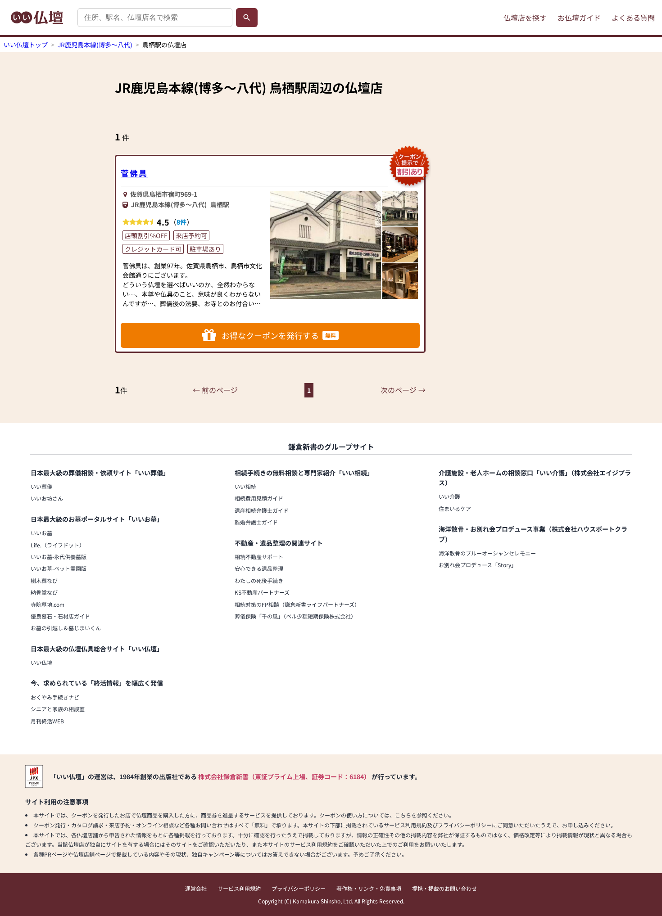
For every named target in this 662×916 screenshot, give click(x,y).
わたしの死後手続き (259, 580)
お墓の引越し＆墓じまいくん (66, 628)
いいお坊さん (47, 498)
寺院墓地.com (47, 604)
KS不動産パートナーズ (262, 592)
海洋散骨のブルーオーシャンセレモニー (487, 553)
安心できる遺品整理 (259, 568)
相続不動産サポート (259, 556)
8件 (181, 222)
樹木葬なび (44, 580)
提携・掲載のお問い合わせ (444, 888)
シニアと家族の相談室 (58, 709)
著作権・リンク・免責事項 (368, 888)
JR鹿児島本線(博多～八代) (95, 44)
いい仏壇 (41, 662)
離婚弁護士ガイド (256, 522)
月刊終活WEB (47, 721)
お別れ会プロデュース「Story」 (478, 565)
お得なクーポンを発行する (279, 335)
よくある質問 (633, 17)
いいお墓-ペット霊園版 (58, 568)
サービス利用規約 (239, 888)
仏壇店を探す (525, 17)
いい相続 (245, 486)
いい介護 (449, 496)
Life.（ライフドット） (58, 545)
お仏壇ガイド (579, 17)
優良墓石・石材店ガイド (60, 616)
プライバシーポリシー (299, 888)
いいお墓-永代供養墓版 (58, 556)
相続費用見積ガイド (259, 498)
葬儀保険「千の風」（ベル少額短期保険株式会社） (295, 616)
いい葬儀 (41, 486)
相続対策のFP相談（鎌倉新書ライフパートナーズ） (297, 604)
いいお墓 (41, 533)
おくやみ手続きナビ (55, 697)
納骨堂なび (44, 592)
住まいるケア (455, 508)
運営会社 (196, 888)
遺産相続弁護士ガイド (262, 510)
